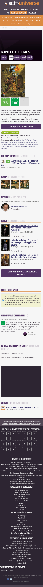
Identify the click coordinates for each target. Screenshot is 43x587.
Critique (16, 57)
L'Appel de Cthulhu (21, 492)
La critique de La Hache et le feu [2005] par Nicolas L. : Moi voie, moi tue (21, 163)
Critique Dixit (21, 563)
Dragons (4, 149)
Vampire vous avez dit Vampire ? (21, 462)
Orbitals (21, 535)
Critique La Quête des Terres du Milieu (21, 561)
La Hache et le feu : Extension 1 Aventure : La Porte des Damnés (24, 255)
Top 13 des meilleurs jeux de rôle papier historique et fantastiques (21, 471)
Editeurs (12, 24)
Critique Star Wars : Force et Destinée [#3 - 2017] (21, 546)
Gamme (23, 57)
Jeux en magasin (35, 17)
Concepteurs (29, 20)
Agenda (30, 24)
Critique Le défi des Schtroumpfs (21, 541)
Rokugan (21, 509)
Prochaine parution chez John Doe (21, 473)
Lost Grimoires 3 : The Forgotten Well (22, 531)
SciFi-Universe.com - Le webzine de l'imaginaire (21, 4)
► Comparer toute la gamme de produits (21, 273)
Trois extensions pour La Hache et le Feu (22, 407)
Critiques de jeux (7, 17)
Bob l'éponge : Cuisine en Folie (21, 526)
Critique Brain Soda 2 (22, 556)
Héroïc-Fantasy (27, 140)
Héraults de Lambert (6, 570)
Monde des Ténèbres (21, 499)
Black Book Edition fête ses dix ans (21, 481)
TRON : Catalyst (21, 520)
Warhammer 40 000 (21, 501)
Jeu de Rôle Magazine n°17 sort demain (21, 466)
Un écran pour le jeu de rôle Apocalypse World (21, 469)
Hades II (21, 522)
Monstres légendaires (28, 146)
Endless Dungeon (21, 516)
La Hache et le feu (13, 138)
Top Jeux (5, 20)
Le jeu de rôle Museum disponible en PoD (21, 484)
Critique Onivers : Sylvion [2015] (21, 544)
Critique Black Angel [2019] (21, 552)
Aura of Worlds (21, 524)
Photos (38, 20)
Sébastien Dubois (19, 206)
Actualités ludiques (21, 17)
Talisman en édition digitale (21, 479)
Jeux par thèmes (16, 20)
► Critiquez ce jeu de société (21, 127)
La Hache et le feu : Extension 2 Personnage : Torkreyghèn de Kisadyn (24, 242)
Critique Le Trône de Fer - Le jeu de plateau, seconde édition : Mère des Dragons (21, 549)
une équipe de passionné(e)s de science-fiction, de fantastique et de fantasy (21, 422)
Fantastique (17, 140)
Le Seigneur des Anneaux (21, 494)
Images (29, 57)
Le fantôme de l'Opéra (21, 529)
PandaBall (21, 518)
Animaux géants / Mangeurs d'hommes (19, 145)
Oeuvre (4, 57)
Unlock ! (21, 503)
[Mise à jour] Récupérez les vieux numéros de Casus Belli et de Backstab (21, 476)
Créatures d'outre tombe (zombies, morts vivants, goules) (19, 143)
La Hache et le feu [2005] (16, 52)
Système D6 (21, 505)
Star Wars (21, 496)
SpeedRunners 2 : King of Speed (21, 533)
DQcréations (32, 575)
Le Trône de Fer (21, 507)
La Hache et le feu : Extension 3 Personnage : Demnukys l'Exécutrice (24, 227)
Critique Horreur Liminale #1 (21, 554)
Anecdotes (21, 24)
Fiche (11, 57)
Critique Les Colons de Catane (21, 559)
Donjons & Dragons (21, 490)
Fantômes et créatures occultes (19, 142)
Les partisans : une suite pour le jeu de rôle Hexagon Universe (21, 464)
